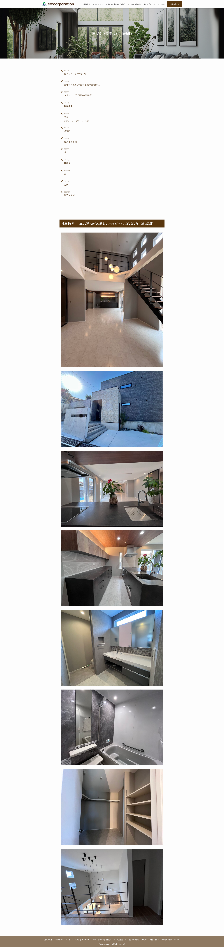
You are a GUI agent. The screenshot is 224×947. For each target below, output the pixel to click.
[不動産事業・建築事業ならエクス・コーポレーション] (58, 4)
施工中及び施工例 (120, 940)
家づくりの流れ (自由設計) (102, 940)
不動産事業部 (59, 940)
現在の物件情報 (133, 940)
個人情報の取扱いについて (170, 940)
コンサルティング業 (72, 940)
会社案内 (144, 940)
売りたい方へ (86, 940)
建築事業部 (48, 940)
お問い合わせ (175, 4)
